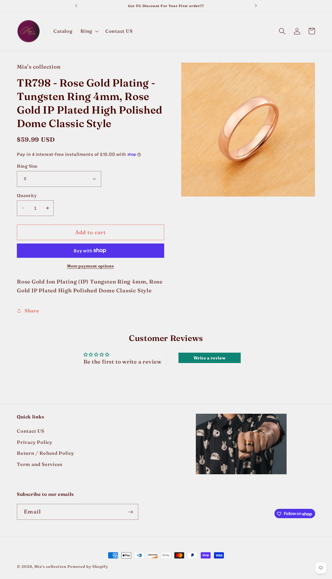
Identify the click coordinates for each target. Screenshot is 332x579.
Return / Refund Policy (45, 453)
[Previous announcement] (76, 5)
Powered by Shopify (87, 566)
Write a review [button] (209, 357)
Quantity (27, 195)
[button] (88, 31)
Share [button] (32, 310)
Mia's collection (50, 566)
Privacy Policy (34, 442)
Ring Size (27, 166)
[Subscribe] (130, 512)
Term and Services (40, 464)
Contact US (30, 431)
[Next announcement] (255, 5)
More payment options (90, 266)
